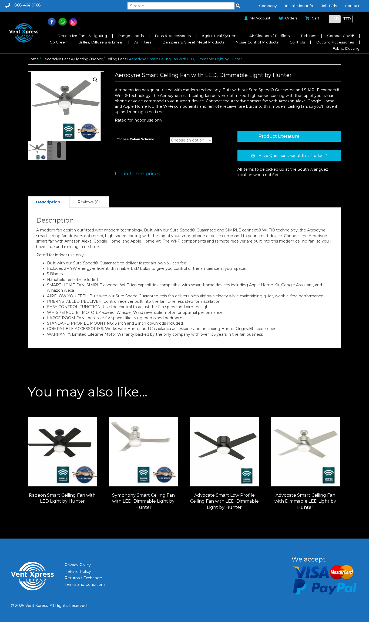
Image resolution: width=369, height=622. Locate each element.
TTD (347, 18)
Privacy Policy (78, 565)
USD (334, 18)
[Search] (237, 5)
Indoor (97, 59)
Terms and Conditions (85, 584)
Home (33, 59)
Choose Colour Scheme (135, 139)
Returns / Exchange (83, 578)
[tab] (289, 136)
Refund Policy (78, 571)
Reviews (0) (89, 202)
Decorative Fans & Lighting (65, 59)
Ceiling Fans (115, 59)
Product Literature (279, 136)
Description (48, 202)
